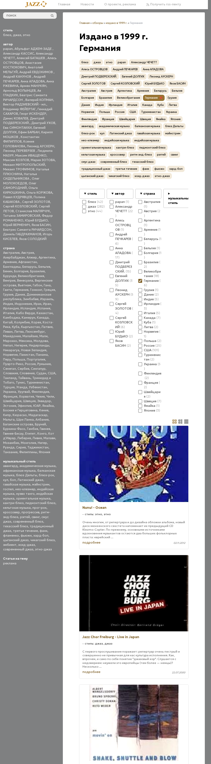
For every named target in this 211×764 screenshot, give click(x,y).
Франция (10, 396)
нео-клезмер (25, 489)
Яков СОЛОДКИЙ (33, 239)
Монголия (28, 443)
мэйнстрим (40, 484)
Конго (42, 433)
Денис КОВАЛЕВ (15, 118)
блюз (7, 35)
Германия (21, 290)
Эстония (9, 406)
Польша (19, 359)
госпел (8, 489)
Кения (43, 410)
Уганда (21, 387)
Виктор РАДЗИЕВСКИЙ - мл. (24, 104)
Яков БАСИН (41, 225)
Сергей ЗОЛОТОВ (36, 202)
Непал (8, 345)
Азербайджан (14, 257)
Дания (20, 294)
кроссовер (11, 512)
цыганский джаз (16, 540)
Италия (8, 313)
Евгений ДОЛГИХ (133, 76)
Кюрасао (20, 415)
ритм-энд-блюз (141, 154)
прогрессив (30, 512)
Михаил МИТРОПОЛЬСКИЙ (24, 165)
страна (149, 193)
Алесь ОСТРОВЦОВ (94, 69)
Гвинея (45, 429)
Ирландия (11, 308)
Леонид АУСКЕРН (40, 146)
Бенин (7, 271)
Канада (43, 317)
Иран (47, 304)
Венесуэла (25, 280)
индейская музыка (116, 140)
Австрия (27, 253)
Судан (41, 373)
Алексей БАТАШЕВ (31, 58)
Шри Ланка (25, 419)
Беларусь (29, 267)
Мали (43, 336)
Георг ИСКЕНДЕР (33, 114)
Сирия (21, 447)
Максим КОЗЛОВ (16, 160)
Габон (37, 285)
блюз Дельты (26, 475)
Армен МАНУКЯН (33, 86)
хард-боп (40, 535)
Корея (36, 322)
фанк (43, 531)
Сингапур (38, 369)
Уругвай (24, 392)
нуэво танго (25, 494)
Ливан (8, 331)
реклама (9, 563)
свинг (36, 517)
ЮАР (37, 406)
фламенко (11, 535)
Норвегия (10, 355)
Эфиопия (25, 406)
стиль (92, 193)
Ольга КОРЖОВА (39, 192)
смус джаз (88, 162)
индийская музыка (146, 140)
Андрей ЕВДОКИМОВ (36, 72)
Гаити (7, 290)
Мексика (25, 341)
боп (13, 480)
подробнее (91, 542)
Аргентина (47, 257)
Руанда (8, 447)
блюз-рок (46, 475)
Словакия (10, 373)
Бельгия (44, 267)
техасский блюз (15, 526)
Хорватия (26, 396)
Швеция (29, 401)
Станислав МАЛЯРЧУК (32, 211)
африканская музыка (19, 471)
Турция (9, 387)
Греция (49, 290)
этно (26, 35)
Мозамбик (11, 443)
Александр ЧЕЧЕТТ (144, 62)
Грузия (8, 294)
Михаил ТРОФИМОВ (18, 169)
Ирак (37, 304)
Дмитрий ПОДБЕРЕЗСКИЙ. (99, 76)
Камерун (28, 317)
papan (8, 49)
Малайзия (30, 336)
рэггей (25, 517)
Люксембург (35, 331)
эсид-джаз (26, 545)
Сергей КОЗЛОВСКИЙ (20, 206)
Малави (49, 438)
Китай (8, 322)
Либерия (24, 438)
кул (5, 480)
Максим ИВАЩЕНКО (30, 155)
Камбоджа (11, 317)
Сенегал (9, 369)
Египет (30, 433)
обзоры (97, 23)
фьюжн (26, 535)
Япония (44, 452)
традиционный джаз (95, 169)
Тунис (20, 382)
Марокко (10, 341)
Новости (87, 4)
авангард (10, 466)
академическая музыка (37, 466)
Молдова (41, 341)
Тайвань (24, 378)
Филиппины (28, 452)
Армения (10, 262)
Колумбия (22, 322)
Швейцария (12, 401)
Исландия (28, 308)
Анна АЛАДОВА (33, 81)
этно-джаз (43, 549)
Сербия (23, 369)
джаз (17, 35)
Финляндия (40, 392)
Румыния (44, 364)
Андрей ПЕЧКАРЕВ (125, 69)
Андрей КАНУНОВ (17, 76)
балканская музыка (147, 126)
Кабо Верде (25, 313)
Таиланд (9, 378)
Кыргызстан (30, 327)
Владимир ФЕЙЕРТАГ (19, 109)
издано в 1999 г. (116, 23)
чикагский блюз (42, 540)
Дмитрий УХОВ (43, 123)
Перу (7, 359)
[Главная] (37, 4)
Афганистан (27, 262)
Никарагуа (11, 350)
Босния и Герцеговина (20, 410)
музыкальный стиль (179, 200)
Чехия (40, 396)
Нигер (42, 443)
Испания (43, 308)
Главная (64, 4)
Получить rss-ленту (165, 4)
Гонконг (36, 290)
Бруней (40, 424)
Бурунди (9, 276)
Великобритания (31, 276)
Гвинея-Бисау (13, 433)
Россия (30, 364)
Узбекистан (38, 387)
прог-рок (39, 508)
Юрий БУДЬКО (36, 220)
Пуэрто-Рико (13, 364)
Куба (15, 327)
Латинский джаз (30, 480)
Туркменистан (38, 382)
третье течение (25, 531)
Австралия (11, 253)
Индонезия (23, 304)
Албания (42, 419)
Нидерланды (39, 345)
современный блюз (28, 521)
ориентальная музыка (33, 498)
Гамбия (32, 429)
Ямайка (48, 406)
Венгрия (9, 280)
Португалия (36, 359)
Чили (50, 396)
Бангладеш (12, 267)
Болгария (21, 271)
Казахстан (44, 313)
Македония (12, 336)
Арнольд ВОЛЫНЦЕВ (19, 90)
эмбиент (9, 545)
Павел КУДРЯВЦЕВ (17, 197)
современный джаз (18, 549)
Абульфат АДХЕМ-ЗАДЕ (33, 49)
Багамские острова (18, 424)
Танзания (10, 452)
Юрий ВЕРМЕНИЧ (16, 225)
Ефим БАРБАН (29, 132)
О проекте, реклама (120, 4)
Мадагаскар (37, 415)
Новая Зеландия (33, 350)
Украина (9, 392)
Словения (27, 373)
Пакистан (26, 355)
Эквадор (44, 401)
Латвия (47, 327)
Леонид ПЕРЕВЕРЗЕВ (19, 151)
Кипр (7, 415)
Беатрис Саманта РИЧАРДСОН (27, 230)
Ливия (37, 438)
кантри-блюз (13, 503)
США (51, 373)
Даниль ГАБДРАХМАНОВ (22, 234)
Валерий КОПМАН (39, 100)
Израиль (46, 299)
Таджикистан (37, 447)
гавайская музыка (16, 484)
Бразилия (37, 271)
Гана (47, 285)
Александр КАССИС (18, 53)
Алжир (32, 257)
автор (119, 193)
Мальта (9, 419)
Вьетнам (24, 285)
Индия (8, 304)
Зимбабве (31, 299)
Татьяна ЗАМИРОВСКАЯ (21, 216)
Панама (42, 355)
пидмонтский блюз (40, 503)
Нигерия (20, 345)
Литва (19, 331)
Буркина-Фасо (14, 429)
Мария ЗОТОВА (43, 160)
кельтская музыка (17, 508)
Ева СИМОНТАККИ (17, 128)
